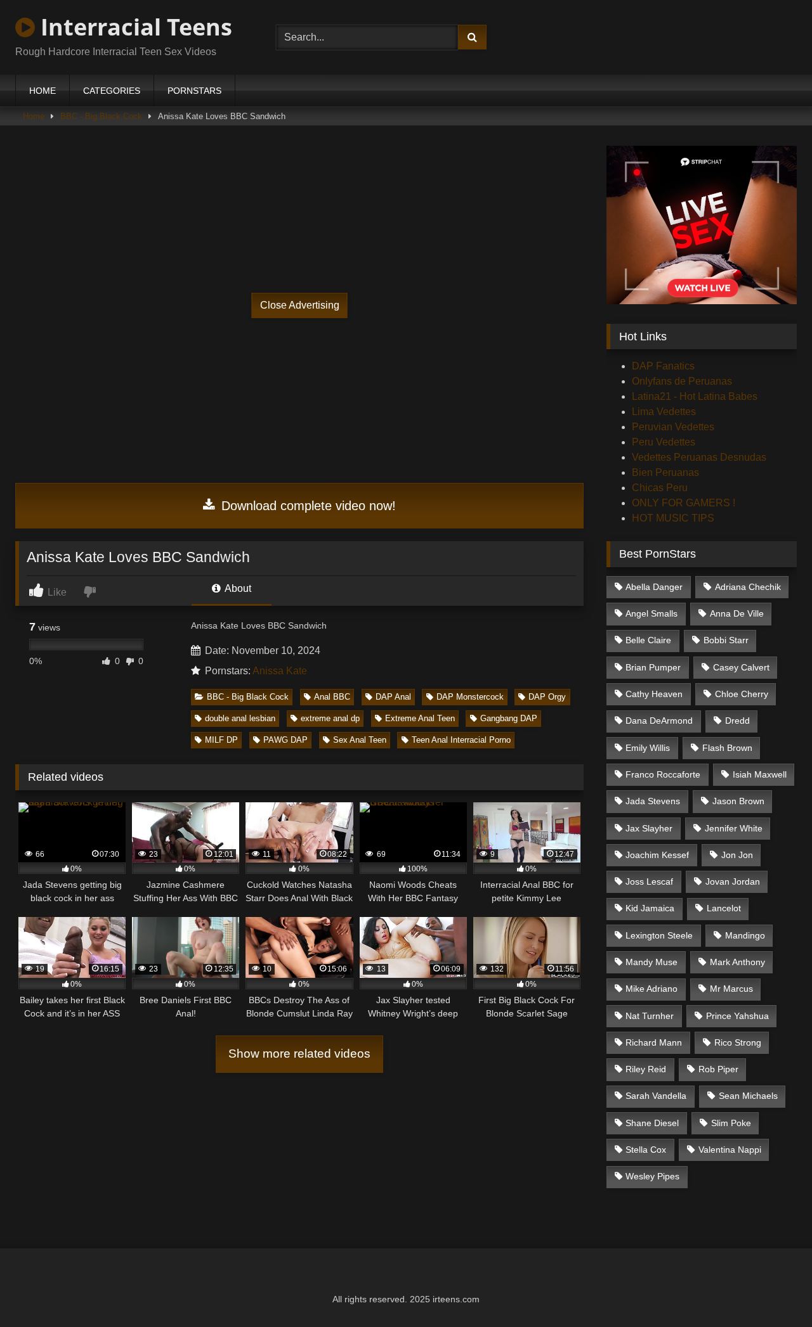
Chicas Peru (660, 487)
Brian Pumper (653, 667)
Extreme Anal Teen (420, 718)
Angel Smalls (651, 613)
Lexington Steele (659, 935)
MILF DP (221, 740)
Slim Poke (731, 1123)
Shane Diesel (652, 1123)
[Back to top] (773, 1289)
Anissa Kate (279, 670)
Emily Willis (647, 748)
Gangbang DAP (508, 718)
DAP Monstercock (470, 697)
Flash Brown (727, 748)
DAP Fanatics (663, 366)
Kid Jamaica (649, 908)
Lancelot (724, 908)
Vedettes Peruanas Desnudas (699, 457)
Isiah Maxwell (760, 774)
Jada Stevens (652, 801)
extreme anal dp (330, 718)
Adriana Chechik (748, 587)
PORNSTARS (194, 91)
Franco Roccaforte (662, 774)
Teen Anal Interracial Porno (461, 740)
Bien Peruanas (665, 472)
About (237, 588)
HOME (42, 91)
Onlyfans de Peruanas (682, 381)
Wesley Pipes (652, 1176)
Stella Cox (645, 1149)
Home (33, 116)
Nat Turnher (649, 1016)
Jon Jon (737, 855)
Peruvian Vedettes (673, 426)
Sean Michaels (748, 1096)
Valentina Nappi (729, 1149)
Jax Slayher (648, 828)
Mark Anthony (737, 962)
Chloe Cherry (741, 694)
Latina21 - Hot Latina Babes (694, 396)
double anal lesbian (240, 718)
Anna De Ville (737, 613)
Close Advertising (299, 305)
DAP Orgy (547, 697)
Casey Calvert (741, 667)
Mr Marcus (731, 989)
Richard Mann (653, 1042)
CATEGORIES (111, 91)
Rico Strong (737, 1042)
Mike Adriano (651, 989)
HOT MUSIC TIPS (673, 518)
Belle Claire (648, 640)
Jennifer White (734, 828)
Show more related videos (299, 1053)
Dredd (737, 720)
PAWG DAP (285, 740)
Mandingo (745, 935)
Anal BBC (332, 697)
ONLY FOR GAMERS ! (683, 502)
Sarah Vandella (655, 1096)
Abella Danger (654, 587)
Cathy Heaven (654, 694)
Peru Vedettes (663, 442)
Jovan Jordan (732, 881)
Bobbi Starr (726, 640)
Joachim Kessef (657, 855)
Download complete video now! (307, 506)
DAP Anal (393, 697)
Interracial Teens (133, 26)
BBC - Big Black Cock (101, 116)
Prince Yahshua (737, 1016)
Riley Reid (645, 1069)
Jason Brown (738, 801)
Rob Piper (718, 1069)
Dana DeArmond (659, 720)
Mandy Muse (651, 962)
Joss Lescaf (649, 881)
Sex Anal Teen (359, 740)
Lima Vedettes (664, 411)
